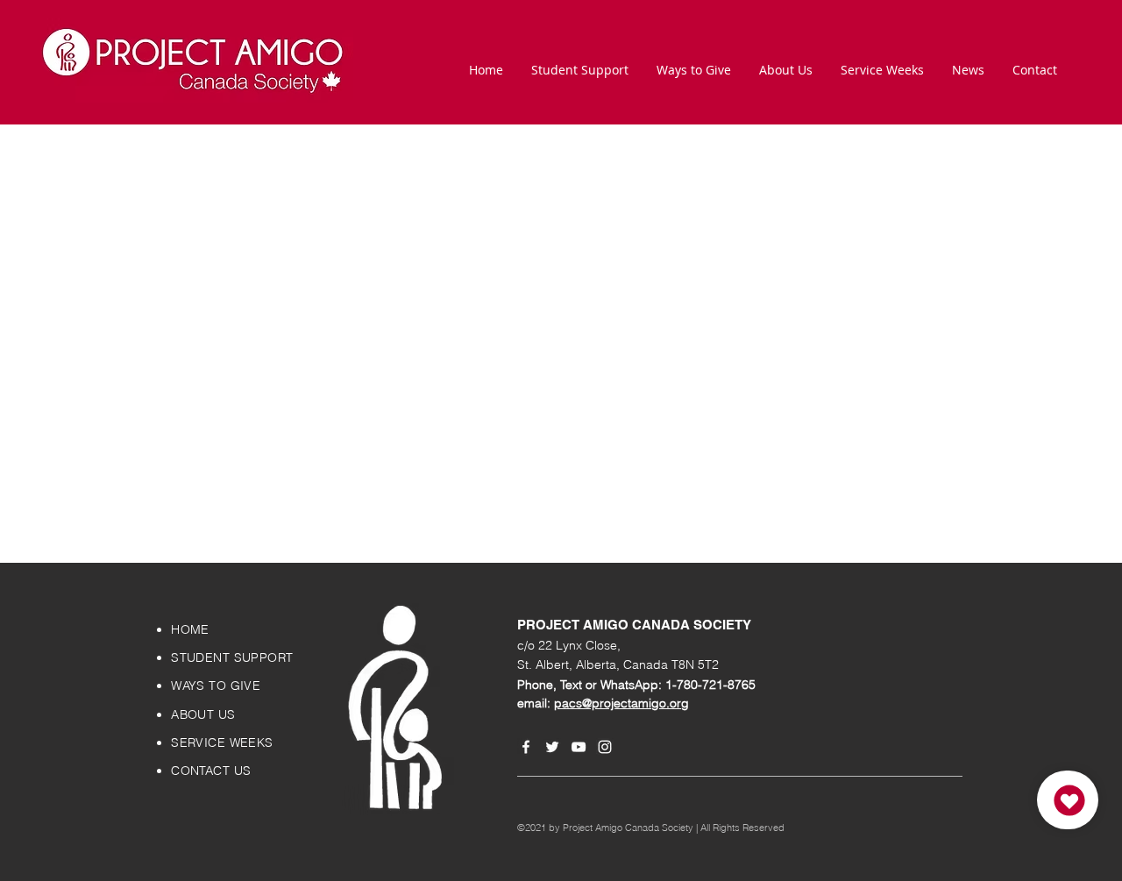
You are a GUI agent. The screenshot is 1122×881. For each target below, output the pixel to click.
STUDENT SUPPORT (232, 657)
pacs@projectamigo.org (621, 703)
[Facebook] (526, 747)
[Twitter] (552, 747)
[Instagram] (605, 747)
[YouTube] (578, 747)
